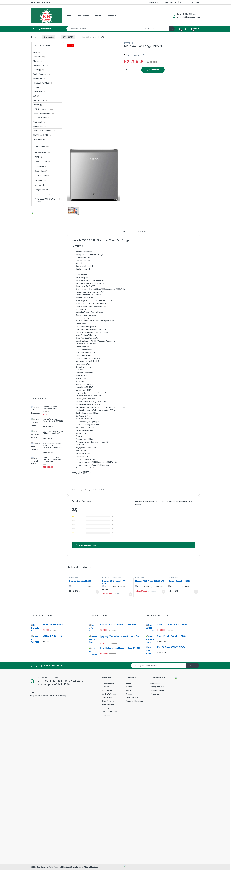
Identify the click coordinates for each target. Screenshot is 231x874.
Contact (129, 687)
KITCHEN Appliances (43, 109)
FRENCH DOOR (42, 176)
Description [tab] (126, 231)
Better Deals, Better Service (41, 2)
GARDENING (39, 92)
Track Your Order (170, 2)
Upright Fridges (42, 194)
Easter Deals (116, 578)
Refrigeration (49, 37)
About (128, 683)
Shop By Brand (83, 16)
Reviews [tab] (142, 231)
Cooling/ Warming (41, 74)
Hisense (117, 490)
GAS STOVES (40, 100)
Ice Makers (40, 180)
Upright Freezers (43, 190)
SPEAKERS (106, 715)
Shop (184, 2)
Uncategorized (40, 139)
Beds (36, 52)
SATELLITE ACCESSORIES (44, 131)
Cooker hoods (40, 65)
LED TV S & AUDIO (42, 118)
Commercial (40, 166)
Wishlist (129, 690)
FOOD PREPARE (108, 683)
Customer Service (157, 690)
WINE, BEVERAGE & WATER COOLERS (48, 200)
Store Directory (132, 697)
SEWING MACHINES (42, 135)
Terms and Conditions (134, 701)
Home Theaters (108, 704)
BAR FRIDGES (68, 37)
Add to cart (154, 70)
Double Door (139, 578)
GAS (36, 96)
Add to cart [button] (97, 592)
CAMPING (40, 157)
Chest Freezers (42, 162)
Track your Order (157, 687)
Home (69, 16)
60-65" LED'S (107, 578)
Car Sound (39, 57)
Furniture (38, 87)
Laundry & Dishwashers (44, 113)
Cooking (38, 70)
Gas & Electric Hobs (109, 712)
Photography (39, 122)
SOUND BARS (74, 578)
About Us (99, 16)
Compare (129, 694)
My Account (195, 2)
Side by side (41, 185)
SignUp (192, 665)
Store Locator (153, 2)
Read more (196, 592)
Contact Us (111, 16)
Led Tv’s (125, 578)
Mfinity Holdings (91, 867)
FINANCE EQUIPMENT (42, 83)
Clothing (38, 61)
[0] (180, 29)
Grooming (38, 105)
